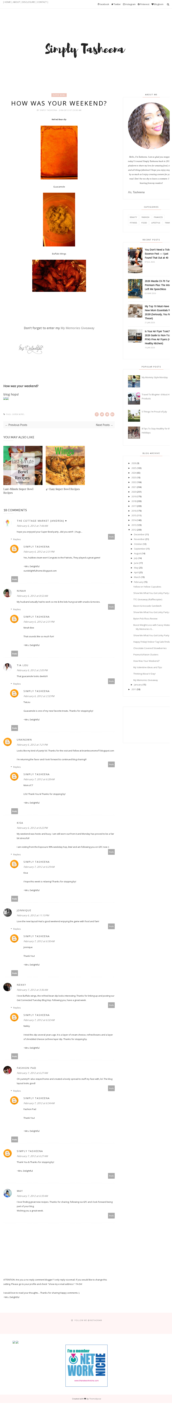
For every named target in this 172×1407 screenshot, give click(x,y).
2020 (134, 491)
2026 (134, 463)
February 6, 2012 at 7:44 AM (32, 525)
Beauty (133, 217)
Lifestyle (155, 223)
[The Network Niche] (87, 1385)
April (136, 572)
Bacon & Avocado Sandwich (147, 605)
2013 (134, 525)
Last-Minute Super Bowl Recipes (18, 490)
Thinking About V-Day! (144, 673)
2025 (134, 468)
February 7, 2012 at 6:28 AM (39, 779)
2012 (134, 529)
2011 (134, 689)
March (137, 577)
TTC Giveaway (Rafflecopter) (147, 599)
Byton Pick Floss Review (145, 618)
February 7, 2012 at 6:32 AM (39, 1020)
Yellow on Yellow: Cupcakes (147, 586)
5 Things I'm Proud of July (154, 411)
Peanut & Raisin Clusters (145, 654)
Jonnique (24, 910)
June (136, 562)
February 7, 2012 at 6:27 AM (32, 1073)
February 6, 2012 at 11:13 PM (33, 915)
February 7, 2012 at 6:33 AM (32, 1196)
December (139, 534)
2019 (134, 496)
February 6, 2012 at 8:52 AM (32, 595)
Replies (17, 539)
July (136, 558)
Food (144, 223)
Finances (158, 217)
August (137, 553)
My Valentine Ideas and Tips (147, 667)
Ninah (21, 590)
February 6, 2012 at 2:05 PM (32, 670)
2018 (134, 501)
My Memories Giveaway (145, 680)
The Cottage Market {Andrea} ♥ (42, 520)
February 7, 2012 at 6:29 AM (39, 866)
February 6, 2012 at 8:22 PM (32, 827)
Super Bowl (59, 95)
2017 (134, 506)
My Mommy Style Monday (155, 377)
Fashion (145, 217)
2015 (134, 515)
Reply (111, 537)
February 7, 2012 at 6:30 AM (39, 941)
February (138, 581)
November (139, 539)
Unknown (24, 739)
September (139, 548)
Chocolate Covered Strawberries (150, 648)
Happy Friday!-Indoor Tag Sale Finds (151, 641)
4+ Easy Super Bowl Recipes (63, 489)
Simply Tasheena (49, 110)
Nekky (21, 984)
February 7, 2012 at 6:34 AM (39, 1103)
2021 (134, 487)
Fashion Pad (26, 1067)
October (138, 543)
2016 (134, 510)
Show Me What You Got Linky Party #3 (152, 593)
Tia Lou (22, 665)
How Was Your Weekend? (146, 660)
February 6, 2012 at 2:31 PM (39, 551)
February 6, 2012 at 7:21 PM (32, 744)
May (20, 1190)
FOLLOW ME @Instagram (88, 1320)
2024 (134, 472)
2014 (134, 520)
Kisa (20, 822)
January (138, 684)
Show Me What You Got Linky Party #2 (152, 612)
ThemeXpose (95, 1398)
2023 (134, 477)
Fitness (133, 223)
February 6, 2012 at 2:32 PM (39, 696)
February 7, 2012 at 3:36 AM (32, 989)
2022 (134, 482)
